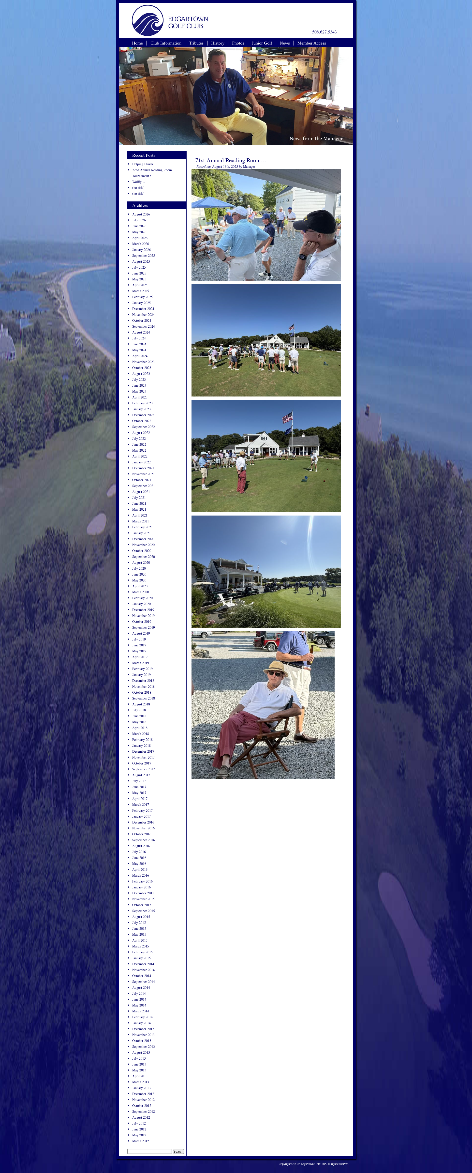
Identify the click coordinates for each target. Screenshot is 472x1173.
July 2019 (139, 639)
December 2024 (143, 308)
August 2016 (141, 845)
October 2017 (141, 763)
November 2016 (143, 828)
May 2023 (139, 391)
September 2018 (143, 698)
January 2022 (141, 462)
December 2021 (143, 468)
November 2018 (143, 686)
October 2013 (141, 1040)
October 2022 (141, 420)
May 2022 (139, 450)
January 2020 (141, 603)
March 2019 (140, 662)
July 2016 (139, 851)
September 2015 (143, 910)
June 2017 (139, 786)
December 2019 (143, 609)
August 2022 (141, 432)
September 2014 (143, 981)
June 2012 (139, 1129)
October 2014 (141, 975)
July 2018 (139, 710)
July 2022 (139, 438)
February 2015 (142, 952)
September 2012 (143, 1111)
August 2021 (141, 491)
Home (137, 43)
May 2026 (139, 231)
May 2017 (139, 792)
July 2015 (139, 922)
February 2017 (142, 810)
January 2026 (141, 249)
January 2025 (141, 302)
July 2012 (139, 1123)
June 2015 (139, 928)
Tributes (196, 43)
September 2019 (143, 627)
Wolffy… (138, 181)
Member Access (311, 43)
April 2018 (140, 727)
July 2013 (139, 1058)
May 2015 (139, 934)
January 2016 (141, 887)
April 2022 (140, 456)
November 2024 (143, 314)
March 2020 (140, 592)
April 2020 (140, 586)
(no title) (138, 187)
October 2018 (141, 692)
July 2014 (139, 993)
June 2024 (139, 344)
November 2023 (143, 361)
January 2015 (141, 958)
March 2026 (140, 243)
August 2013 (141, 1052)
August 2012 (141, 1117)
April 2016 (140, 869)
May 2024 (139, 350)
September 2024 (143, 326)
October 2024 (141, 320)
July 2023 (139, 379)
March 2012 (140, 1141)
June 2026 (139, 226)
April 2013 (140, 1076)
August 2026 (141, 214)
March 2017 (140, 804)
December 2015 (143, 893)
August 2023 (141, 373)
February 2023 (142, 403)
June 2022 (139, 444)
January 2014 (141, 1023)
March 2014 (140, 1011)
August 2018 (141, 704)
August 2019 (141, 633)
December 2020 (143, 538)
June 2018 (139, 716)
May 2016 (139, 863)
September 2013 (143, 1046)
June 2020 (139, 574)
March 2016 (140, 875)
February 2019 (142, 668)
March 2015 (140, 946)
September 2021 (143, 485)
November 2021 (143, 474)
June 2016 (139, 857)
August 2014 (141, 987)
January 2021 (141, 533)
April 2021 (140, 515)
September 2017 (143, 769)
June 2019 (139, 645)
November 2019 (143, 615)
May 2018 (139, 721)
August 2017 (141, 775)
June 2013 (139, 1064)
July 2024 (139, 338)
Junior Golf (262, 43)
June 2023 (139, 385)
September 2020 (143, 556)
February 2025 (142, 296)
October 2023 (141, 367)
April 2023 (140, 397)
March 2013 (140, 1082)
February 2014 (142, 1017)
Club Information (165, 43)
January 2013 (141, 1087)
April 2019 (140, 657)
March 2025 (140, 291)
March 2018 (140, 733)
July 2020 (139, 568)
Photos (238, 43)
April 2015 (140, 940)
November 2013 (143, 1034)
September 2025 (143, 255)
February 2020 (142, 597)
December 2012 (143, 1093)
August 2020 (141, 562)
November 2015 (143, 899)
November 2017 (143, 757)
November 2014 (143, 969)
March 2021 (140, 521)
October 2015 (141, 904)
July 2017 (139, 780)
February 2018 (142, 739)
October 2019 (141, 621)
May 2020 (139, 580)
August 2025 (141, 261)
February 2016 (142, 881)
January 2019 (141, 674)
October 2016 (141, 834)
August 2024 (141, 332)
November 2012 (143, 1099)
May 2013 (139, 1070)
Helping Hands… (144, 164)
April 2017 (140, 798)
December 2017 (143, 751)
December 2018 (143, 680)
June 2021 (139, 503)
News (285, 43)
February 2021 (142, 527)
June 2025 (139, 273)
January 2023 (141, 409)
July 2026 (139, 220)
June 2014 (139, 999)
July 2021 (139, 497)
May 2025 (139, 279)
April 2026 (140, 237)
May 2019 (139, 651)
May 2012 (139, 1135)
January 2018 (141, 745)
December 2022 (143, 414)
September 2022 (143, 426)
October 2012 (141, 1105)
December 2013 (143, 1028)
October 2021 (141, 479)
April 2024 (140, 355)
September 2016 (143, 840)
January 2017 (141, 816)
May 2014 (139, 1005)
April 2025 (140, 285)
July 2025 (139, 267)
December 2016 (143, 822)
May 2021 (139, 509)
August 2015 (141, 916)
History (217, 43)
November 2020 (143, 544)
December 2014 (143, 963)
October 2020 (141, 550)
